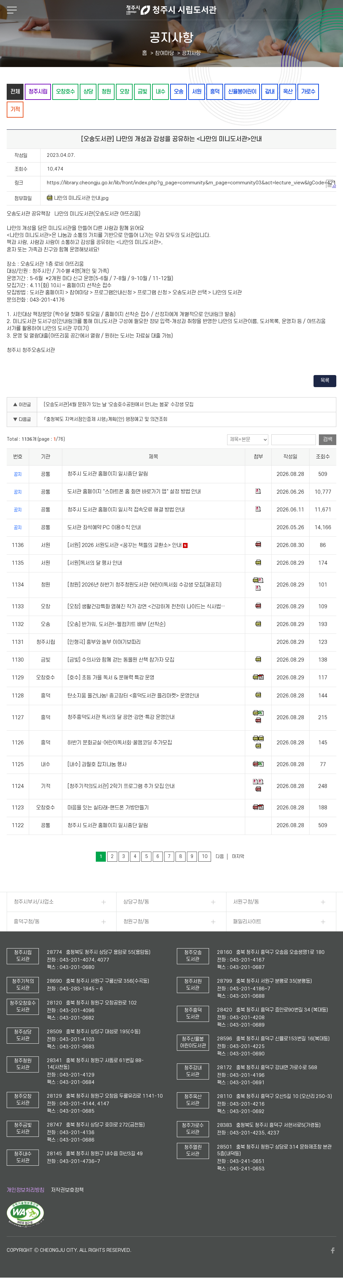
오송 (178, 91)
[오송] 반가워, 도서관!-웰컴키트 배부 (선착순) (116, 624)
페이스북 (333, 1250)
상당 (88, 91)
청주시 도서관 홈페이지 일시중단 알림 (107, 474)
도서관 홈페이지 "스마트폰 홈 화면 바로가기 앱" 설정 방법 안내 (134, 492)
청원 (106, 91)
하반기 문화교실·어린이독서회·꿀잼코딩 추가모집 (119, 743)
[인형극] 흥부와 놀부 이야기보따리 (104, 642)
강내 (269, 91)
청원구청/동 (136, 922)
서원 (196, 91)
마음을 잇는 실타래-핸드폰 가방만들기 (108, 808)
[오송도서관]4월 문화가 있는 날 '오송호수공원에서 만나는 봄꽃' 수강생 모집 (119, 405)
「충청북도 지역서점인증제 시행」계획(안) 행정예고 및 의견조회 (105, 419)
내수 (160, 91)
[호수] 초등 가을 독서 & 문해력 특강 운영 (110, 678)
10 (204, 856)
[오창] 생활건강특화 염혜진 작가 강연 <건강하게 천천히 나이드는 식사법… (146, 607)
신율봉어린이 (242, 91)
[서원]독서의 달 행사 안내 (94, 563)
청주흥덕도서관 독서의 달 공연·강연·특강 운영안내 (121, 718)
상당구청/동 (136, 902)
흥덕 (214, 91)
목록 (325, 380)
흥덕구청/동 (27, 922)
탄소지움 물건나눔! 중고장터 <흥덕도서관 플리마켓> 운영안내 (133, 696)
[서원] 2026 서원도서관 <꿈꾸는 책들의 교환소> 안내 (124, 545)
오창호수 (65, 91)
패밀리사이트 (247, 922)
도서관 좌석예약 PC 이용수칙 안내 (104, 528)
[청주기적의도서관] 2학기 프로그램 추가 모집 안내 (121, 786)
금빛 (142, 91)
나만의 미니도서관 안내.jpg (81, 198)
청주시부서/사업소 (34, 902)
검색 (327, 439)
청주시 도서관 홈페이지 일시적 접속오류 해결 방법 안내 (126, 510)
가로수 (308, 91)
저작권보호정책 (67, 1190)
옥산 (287, 91)
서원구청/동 (246, 902)
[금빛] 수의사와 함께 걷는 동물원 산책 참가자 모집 (120, 660)
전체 (15, 91)
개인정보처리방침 (25, 1190)
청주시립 (37, 91)
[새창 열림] (25, 1226)
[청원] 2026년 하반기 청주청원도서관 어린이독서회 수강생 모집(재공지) (144, 585)
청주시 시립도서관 (171, 10)
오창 (124, 91)
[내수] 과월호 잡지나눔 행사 (97, 764)
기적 (15, 109)
